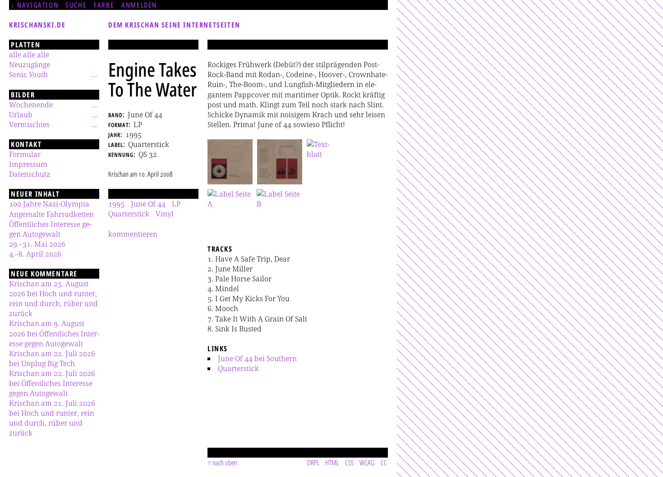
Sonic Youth (28, 74)
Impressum (28, 164)
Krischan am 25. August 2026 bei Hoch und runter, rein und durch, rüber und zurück (53, 298)
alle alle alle (29, 55)
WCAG (367, 463)
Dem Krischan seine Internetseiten (174, 25)
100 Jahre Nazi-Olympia (49, 204)
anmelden (139, 5)
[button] (230, 161)
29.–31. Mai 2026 (37, 244)
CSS (349, 463)
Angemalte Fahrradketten (51, 214)
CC (384, 463)
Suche (76, 5)
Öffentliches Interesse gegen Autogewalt (50, 229)
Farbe (104, 5)
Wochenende (31, 105)
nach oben (224, 463)
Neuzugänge (29, 64)
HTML (332, 463)
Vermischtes (29, 124)
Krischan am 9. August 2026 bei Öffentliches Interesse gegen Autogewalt (54, 333)
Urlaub (20, 114)
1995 (116, 204)
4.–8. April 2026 (35, 254)
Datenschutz (29, 174)
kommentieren (132, 234)
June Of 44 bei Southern (257, 358)
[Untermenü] (94, 74)
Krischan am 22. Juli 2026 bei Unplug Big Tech (52, 358)
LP (176, 204)
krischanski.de (37, 25)
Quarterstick (238, 368)
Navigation (37, 5)
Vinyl (165, 214)
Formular (25, 154)
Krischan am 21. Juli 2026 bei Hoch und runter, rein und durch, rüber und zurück (52, 418)
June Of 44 (148, 204)
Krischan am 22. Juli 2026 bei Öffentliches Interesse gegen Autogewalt (52, 383)
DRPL (313, 463)
